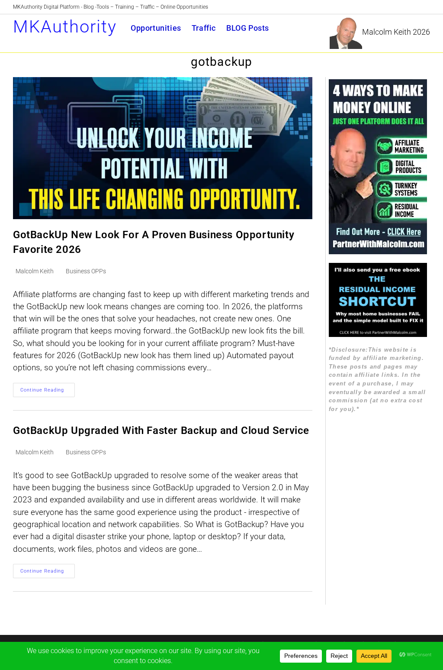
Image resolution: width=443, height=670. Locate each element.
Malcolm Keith (35, 271)
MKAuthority (65, 26)
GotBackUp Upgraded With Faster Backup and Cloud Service (161, 430)
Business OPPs (86, 271)
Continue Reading (47, 392)
